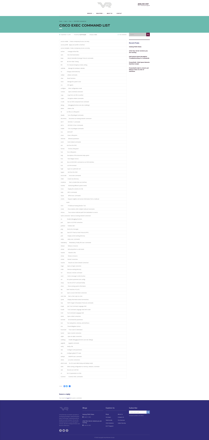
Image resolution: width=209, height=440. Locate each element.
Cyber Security (122, 423)
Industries (99, 13)
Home (60, 21)
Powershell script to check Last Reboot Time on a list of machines (139, 69)
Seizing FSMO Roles (135, 46)
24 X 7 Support (109, 426)
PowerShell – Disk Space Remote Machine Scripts (139, 63)
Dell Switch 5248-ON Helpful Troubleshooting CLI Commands (139, 57)
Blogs (107, 414)
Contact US (121, 417)
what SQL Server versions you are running (138, 51)
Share (60, 386)
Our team (108, 417)
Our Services (121, 420)
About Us (109, 13)
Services (89, 13)
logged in (68, 398)
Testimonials (109, 420)
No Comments (123, 34)
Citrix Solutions (110, 423)
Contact (119, 13)
